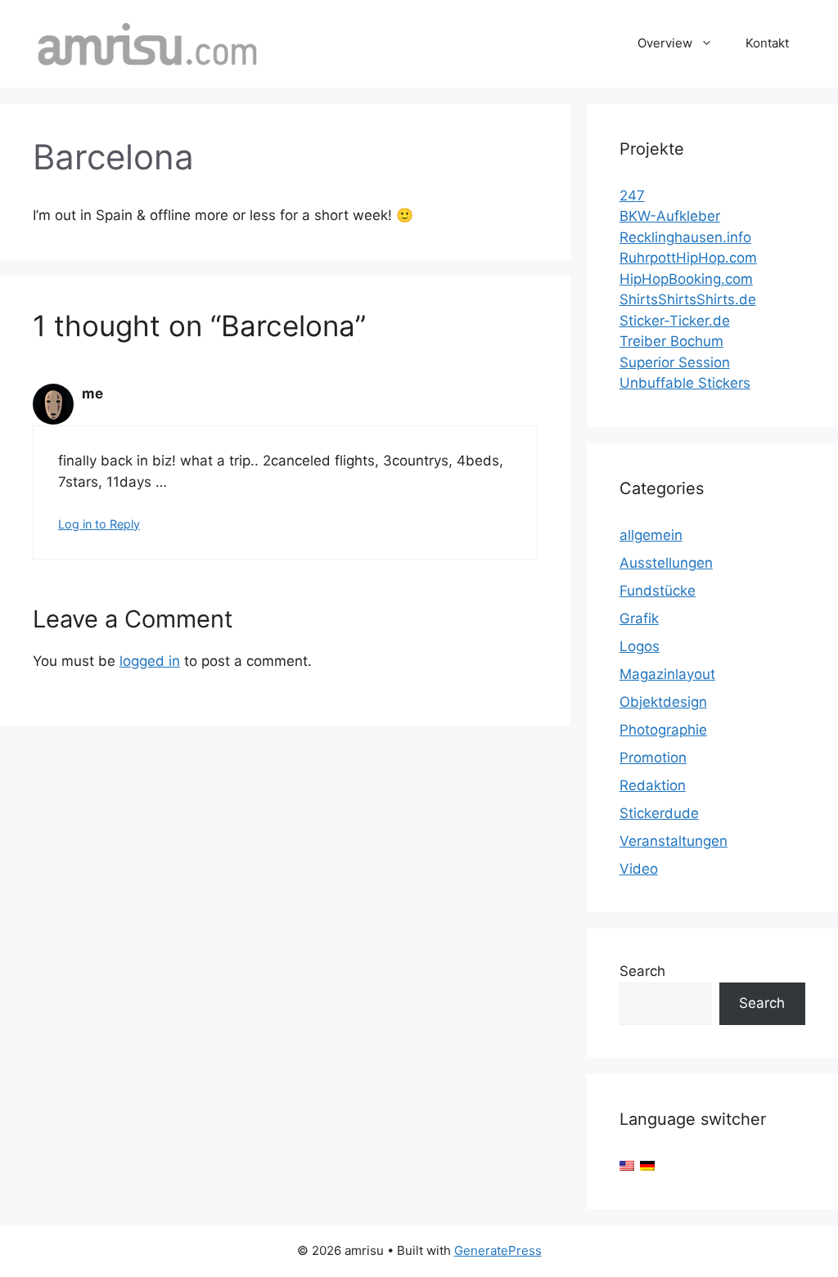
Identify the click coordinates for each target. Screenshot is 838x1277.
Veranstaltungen (673, 841)
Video (638, 869)
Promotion (653, 757)
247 (632, 195)
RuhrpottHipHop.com (688, 258)
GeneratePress (498, 1250)
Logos (639, 646)
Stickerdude (659, 813)
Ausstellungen (666, 563)
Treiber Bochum (671, 341)
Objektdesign (663, 702)
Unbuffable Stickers (684, 383)
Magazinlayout (667, 674)
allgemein (651, 535)
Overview (665, 43)
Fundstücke (657, 590)
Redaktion (652, 785)
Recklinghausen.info (685, 237)
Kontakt (767, 43)
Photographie (663, 730)
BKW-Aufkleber (669, 216)
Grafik (639, 618)
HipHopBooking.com (686, 279)
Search (642, 971)
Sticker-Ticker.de (674, 321)
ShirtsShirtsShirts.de (687, 299)
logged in (149, 661)
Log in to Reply (99, 524)
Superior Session (674, 362)
